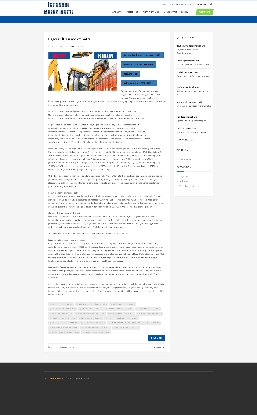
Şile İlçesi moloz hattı (186, 128)
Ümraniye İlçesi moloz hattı (189, 102)
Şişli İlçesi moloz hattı (187, 116)
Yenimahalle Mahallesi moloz (65, 332)
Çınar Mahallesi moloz (92, 309)
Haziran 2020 (185, 159)
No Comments (159, 348)
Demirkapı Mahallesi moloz (120, 309)
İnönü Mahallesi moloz (91, 318)
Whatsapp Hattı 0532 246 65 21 (139, 83)
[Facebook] (211, 4)
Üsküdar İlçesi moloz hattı (189, 87)
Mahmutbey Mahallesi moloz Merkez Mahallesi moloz (135, 323)
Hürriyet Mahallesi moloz (63, 318)
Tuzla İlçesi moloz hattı (187, 72)
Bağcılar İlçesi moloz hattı (69, 39)
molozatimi (77, 47)
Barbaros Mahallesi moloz (64, 309)
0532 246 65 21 (199, 4)
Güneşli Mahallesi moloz (150, 314)
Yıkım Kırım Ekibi (187, 186)
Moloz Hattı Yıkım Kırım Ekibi (138, 64)
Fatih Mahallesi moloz (62, 314)
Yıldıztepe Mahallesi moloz (97, 332)
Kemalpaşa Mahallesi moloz (64, 323)
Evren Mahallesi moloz (148, 309)
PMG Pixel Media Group (54, 378)
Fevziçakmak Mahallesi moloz (91, 314)
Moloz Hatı (184, 181)
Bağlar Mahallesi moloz (123, 304)
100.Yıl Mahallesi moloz (62, 304)
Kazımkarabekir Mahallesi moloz (122, 318)
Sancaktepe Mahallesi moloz (65, 327)
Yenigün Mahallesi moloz (126, 327)
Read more (156, 338)
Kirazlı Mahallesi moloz (94, 323)
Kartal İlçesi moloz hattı (188, 60)
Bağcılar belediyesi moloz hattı (93, 304)
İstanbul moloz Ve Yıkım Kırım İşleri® (142, 55)
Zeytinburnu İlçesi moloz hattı (191, 45)
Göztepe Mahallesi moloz (122, 314)
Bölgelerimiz (68, 347)
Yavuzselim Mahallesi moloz (96, 327)
